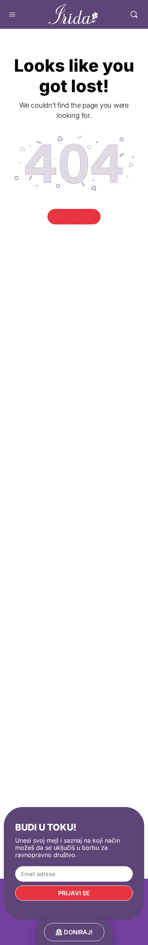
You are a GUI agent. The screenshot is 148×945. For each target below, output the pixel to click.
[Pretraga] (134, 14)
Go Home (74, 216)
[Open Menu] (12, 14)
